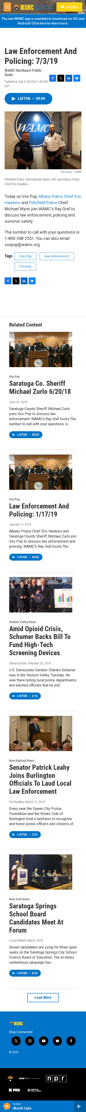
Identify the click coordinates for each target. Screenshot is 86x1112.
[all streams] (80, 1106)
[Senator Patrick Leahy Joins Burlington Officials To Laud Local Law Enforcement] (40, 733)
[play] (7, 1106)
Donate (71, 7)
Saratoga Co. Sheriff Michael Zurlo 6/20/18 (40, 387)
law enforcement (56, 256)
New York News (19, 899)
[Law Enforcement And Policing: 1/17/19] (40, 472)
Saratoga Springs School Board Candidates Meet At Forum (36, 918)
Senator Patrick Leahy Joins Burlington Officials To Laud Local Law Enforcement (40, 779)
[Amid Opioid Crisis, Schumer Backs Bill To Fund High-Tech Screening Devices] (40, 594)
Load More (43, 997)
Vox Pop (25, 256)
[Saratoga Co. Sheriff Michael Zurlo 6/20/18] (40, 349)
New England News (21, 760)
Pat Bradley (16, 802)
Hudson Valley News (22, 622)
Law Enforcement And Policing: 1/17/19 (39, 510)
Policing (25, 266)
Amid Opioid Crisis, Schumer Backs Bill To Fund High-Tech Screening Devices (40, 641)
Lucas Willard (17, 940)
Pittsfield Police (43, 202)
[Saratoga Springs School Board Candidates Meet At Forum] (40, 872)
